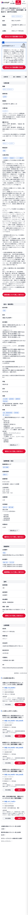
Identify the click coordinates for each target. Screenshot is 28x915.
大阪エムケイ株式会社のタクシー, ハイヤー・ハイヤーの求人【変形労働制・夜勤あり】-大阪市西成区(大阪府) (13, 684)
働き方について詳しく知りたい (14, 537)
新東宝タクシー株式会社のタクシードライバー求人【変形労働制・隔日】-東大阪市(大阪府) (13, 717)
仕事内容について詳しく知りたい (14, 295)
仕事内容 (6, 77)
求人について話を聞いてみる (14, 36)
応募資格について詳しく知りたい (14, 572)
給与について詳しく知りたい (14, 451)
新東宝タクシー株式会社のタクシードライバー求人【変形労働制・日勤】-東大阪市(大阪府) (13, 771)
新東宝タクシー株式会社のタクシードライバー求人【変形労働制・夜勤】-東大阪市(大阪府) (13, 744)
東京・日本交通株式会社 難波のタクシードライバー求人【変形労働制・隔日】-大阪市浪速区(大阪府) (13, 798)
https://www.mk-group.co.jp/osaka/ (12, 667)
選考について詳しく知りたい (14, 616)
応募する (20, 704)
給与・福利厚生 (17, 77)
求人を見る (8, 704)
